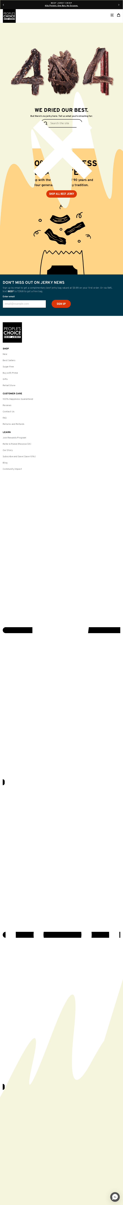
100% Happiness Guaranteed (18, 399)
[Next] (118, 4)
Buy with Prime (10, 373)
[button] (115, 1197)
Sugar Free (8, 366)
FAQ (5, 418)
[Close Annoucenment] (61, 151)
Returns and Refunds (13, 424)
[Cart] (118, 15)
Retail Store (9, 385)
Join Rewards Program (14, 437)
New (5, 354)
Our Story (8, 450)
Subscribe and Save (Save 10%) (19, 456)
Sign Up (61, 303)
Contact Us (8, 411)
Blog (5, 462)
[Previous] (3, 4)
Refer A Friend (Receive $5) (17, 444)
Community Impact (12, 469)
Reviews (7, 405)
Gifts (5, 379)
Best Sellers (9, 360)
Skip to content (61, 2)
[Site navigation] (112, 15)
